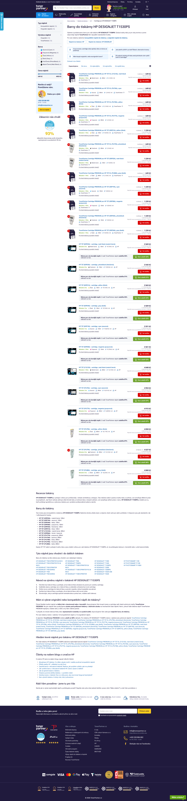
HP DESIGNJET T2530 (101, 574)
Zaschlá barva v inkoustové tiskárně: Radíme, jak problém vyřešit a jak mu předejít (66, 666)
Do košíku (145, 81)
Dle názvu (84, 66)
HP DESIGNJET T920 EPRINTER (46, 567)
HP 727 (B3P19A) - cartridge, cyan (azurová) (93, 326)
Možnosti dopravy (112, 2)
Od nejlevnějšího (95, 66)
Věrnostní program (71, 749)
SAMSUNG (97, 749)
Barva (40, 47)
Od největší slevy (120, 66)
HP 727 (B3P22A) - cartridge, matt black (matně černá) (97, 244)
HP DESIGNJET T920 (43, 572)
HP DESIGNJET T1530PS (102, 565)
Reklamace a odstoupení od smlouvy (77, 732)
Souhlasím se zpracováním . (114, 715)
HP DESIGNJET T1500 (101, 561)
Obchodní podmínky (71, 741)
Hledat (96, 8)
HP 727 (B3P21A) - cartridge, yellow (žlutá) (93, 285)
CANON (97, 746)
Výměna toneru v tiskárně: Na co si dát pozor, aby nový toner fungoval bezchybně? (65, 675)
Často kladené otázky (72, 751)
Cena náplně (43, 71)
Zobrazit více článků (73, 61)
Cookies (67, 746)
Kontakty (137, 2)
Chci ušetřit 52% (143, 257)
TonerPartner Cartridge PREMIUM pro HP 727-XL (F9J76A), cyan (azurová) (114, 644)
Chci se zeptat (44, 110)
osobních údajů (121, 715)
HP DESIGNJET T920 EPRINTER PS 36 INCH (48, 564)
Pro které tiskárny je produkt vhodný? (89, 82)
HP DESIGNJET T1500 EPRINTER (76, 574)
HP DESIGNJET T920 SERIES (45, 570)
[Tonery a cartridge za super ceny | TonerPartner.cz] (42, 8)
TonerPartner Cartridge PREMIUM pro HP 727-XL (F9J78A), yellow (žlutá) (104, 646)
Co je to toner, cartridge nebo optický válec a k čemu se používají (90, 49)
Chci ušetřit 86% (143, 462)
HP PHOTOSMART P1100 (132, 563)
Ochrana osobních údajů (73, 743)
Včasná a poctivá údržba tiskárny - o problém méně (55, 673)
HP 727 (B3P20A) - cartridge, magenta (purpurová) (96, 347)
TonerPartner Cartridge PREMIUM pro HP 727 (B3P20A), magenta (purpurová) (61, 629)
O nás (96, 730)
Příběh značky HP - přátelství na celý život (52, 664)
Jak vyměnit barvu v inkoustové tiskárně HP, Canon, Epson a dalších (61, 668)
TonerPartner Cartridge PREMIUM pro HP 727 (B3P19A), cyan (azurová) (121, 626)
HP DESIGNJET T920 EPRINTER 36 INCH (49, 561)
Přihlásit (135, 9)
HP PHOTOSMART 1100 (131, 561)
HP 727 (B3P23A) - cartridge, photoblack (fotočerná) (96, 265)
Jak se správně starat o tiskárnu (49, 671)
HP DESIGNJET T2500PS (102, 570)
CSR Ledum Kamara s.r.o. (102, 732)
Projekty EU (68, 757)
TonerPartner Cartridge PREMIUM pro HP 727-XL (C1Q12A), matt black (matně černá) (115, 642)
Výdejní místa (69, 738)
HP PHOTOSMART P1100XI (132, 565)
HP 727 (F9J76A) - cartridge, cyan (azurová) (93, 388)
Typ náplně (42, 23)
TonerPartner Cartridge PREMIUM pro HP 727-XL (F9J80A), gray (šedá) (102, 173)
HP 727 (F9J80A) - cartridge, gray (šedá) (92, 470)
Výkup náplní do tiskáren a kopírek (76, 754)
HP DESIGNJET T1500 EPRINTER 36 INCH (77, 566)
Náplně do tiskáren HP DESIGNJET (100, 42)
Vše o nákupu (70, 726)
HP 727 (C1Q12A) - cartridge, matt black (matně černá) (97, 367)
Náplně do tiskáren (82, 21)
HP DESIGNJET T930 (72, 561)
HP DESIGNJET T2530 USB (103, 572)
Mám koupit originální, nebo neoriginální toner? (88, 56)
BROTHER (97, 751)
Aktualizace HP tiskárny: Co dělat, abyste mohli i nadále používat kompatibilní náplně (67, 662)
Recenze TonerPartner (72, 760)
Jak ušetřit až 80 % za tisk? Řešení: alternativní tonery (132, 49)
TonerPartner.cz (100, 726)
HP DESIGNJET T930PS (73, 563)
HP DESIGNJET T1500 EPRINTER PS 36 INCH (78, 571)
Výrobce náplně (44, 35)
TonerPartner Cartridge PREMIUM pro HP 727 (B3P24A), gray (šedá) (101, 230)
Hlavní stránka (71, 21)
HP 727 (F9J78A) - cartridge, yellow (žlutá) (93, 429)
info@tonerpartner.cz (45, 105)
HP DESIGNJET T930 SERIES (45, 574)
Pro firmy (130, 2)
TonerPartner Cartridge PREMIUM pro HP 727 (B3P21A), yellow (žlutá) (102, 130)
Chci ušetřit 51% (143, 277)
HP (91, 21)
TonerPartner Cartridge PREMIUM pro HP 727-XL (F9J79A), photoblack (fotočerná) (104, 620)
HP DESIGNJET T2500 (101, 567)
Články (122, 2)
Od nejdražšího (107, 66)
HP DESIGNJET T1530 (101, 563)
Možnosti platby (70, 735)
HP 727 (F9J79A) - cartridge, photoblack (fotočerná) (96, 450)
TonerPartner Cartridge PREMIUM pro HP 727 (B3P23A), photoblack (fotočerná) (72, 626)
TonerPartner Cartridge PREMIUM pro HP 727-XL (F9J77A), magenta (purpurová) (96, 622)
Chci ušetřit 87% (143, 380)
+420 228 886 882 (120, 8)
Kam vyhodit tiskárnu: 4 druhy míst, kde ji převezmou (56, 677)
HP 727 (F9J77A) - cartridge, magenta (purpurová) (95, 408)
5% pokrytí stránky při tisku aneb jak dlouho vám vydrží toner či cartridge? (132, 56)
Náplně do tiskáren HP (76, 42)
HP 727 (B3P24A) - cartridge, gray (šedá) (92, 306)
